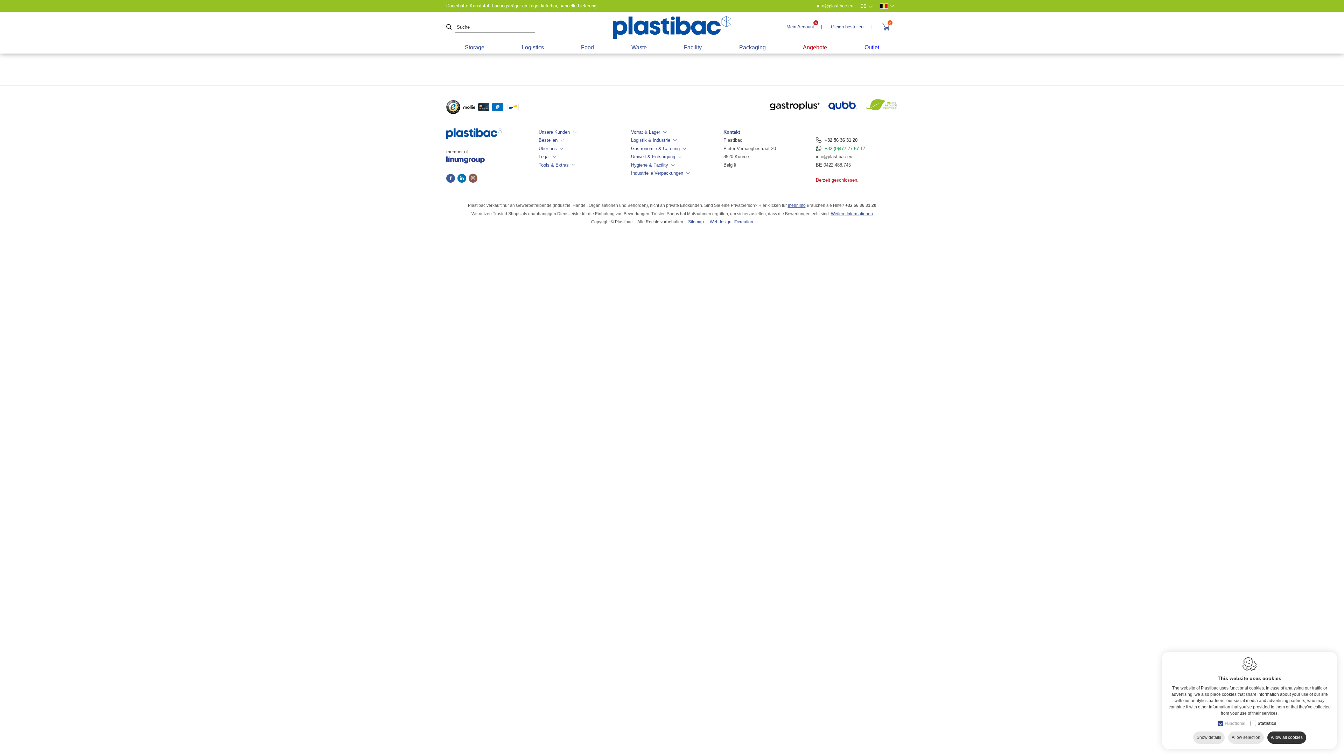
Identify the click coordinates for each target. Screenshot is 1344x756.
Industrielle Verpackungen (657, 173)
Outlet (871, 47)
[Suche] (449, 27)
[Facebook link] (451, 179)
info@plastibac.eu (834, 156)
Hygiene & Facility (649, 165)
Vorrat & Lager (645, 132)
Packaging (752, 47)
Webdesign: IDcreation (731, 221)
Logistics (533, 47)
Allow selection (1246, 737)
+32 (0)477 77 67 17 (845, 148)
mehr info (797, 205)
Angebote (815, 47)
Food (587, 47)
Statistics (1267, 723)
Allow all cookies (1287, 737)
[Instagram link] (473, 179)
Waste (639, 47)
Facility (693, 47)
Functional (1235, 723)
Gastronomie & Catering (655, 148)
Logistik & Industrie (650, 140)
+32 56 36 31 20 (841, 140)
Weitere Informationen (852, 213)
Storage (474, 47)
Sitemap (696, 221)
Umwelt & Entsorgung (653, 156)
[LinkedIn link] (463, 179)
